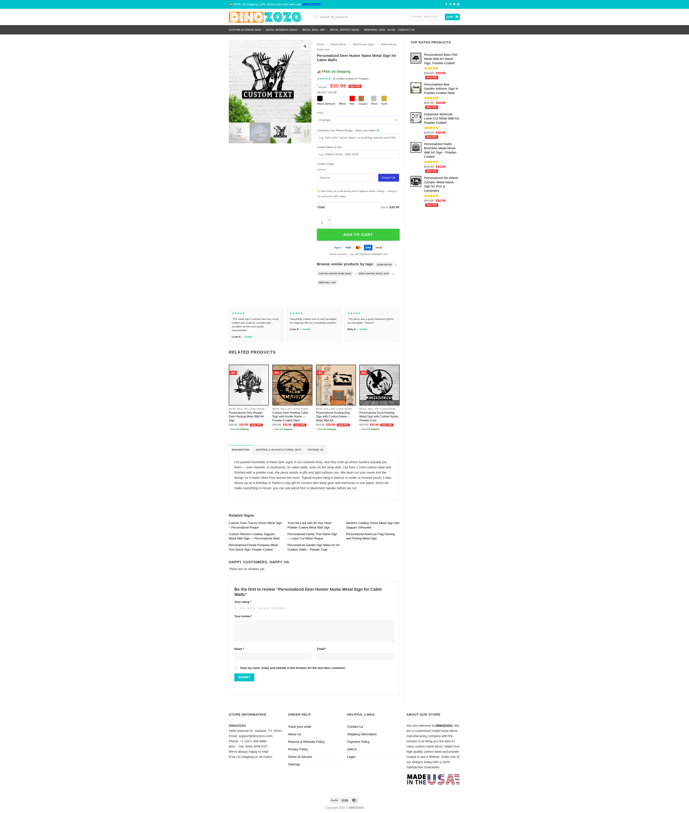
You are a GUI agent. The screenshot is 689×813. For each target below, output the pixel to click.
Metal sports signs (344, 29)
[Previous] (229, 399)
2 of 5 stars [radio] (241, 609)
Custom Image (325, 163)
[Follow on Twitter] (454, 4)
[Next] (399, 399)
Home (320, 44)
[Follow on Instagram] (450, 4)
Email (321, 648)
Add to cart (358, 234)
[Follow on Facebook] (446, 4)
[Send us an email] (458, 4)
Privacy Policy (298, 749)
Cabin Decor (384, 265)
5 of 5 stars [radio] (277, 609)
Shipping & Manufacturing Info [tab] (278, 449)
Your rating (242, 601)
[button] (425, 17)
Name (239, 648)
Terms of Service (300, 757)
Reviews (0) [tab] (316, 449)
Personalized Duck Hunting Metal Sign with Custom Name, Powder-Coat (379, 416)
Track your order (299, 727)
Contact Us (406, 29)
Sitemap (294, 764)
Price (326, 112)
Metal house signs (363, 44)
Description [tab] (240, 449)
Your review (243, 616)
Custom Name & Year (329, 147)
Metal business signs (281, 29)
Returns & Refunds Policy (306, 742)
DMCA (352, 749)
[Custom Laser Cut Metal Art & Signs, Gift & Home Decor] (265, 17)
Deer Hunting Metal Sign (374, 273)
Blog (391, 29)
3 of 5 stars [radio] (251, 609)
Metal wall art (313, 29)
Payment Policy (358, 742)
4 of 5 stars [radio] (262, 609)
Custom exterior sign (245, 29)
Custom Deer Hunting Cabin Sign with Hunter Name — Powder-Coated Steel (290, 416)
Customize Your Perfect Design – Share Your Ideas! (348, 130)
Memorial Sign (374, 29)
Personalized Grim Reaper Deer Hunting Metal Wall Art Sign (246, 416)
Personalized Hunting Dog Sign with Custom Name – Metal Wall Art (333, 416)
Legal (351, 757)
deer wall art (327, 282)
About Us (294, 734)
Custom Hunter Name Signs (335, 273)
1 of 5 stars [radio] (235, 609)
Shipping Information (362, 734)
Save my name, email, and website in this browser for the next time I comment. (292, 667)
